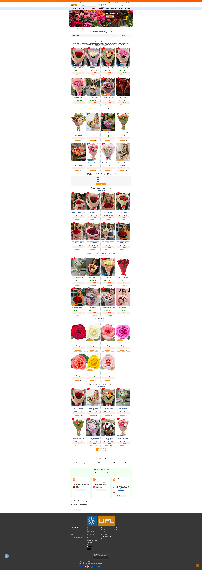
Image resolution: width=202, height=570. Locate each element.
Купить (79, 72)
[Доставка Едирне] (100, 486)
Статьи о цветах (90, 542)
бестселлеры (101, 255)
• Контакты (88, 2)
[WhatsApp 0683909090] (103, 5)
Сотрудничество (104, 532)
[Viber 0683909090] (99, 5)
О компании (73, 529)
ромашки (96, 255)
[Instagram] (105, 5)
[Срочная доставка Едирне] (97, 486)
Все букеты (101, 110)
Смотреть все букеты (101, 453)
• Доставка (77, 2)
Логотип (72, 534)
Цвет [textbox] (98, 179)
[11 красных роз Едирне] (74, 486)
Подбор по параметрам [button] (76, 35)
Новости (89, 529)
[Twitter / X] (121, 543)
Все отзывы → (101, 474)
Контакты (72, 531)
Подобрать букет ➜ (110, 16)
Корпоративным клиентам (92, 540)
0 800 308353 (120, 538)
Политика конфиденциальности (93, 532)
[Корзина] (122, 5)
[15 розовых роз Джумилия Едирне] (94, 486)
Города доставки (104, 531)
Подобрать (101, 184)
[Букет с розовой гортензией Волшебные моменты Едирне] (77, 486)
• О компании (85, 2)
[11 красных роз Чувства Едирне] (114, 492)
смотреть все (101, 321)
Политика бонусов (90, 534)
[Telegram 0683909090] (101, 5)
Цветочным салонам (91, 531)
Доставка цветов (104, 534)
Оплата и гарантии (73, 2)
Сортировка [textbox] (123, 35)
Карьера (72, 532)
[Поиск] (95, 5)
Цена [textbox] (98, 177)
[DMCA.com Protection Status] (90, 561)
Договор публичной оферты (92, 538)
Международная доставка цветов (77, 537)
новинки (106, 255)
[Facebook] (118, 543)
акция (89, 8)
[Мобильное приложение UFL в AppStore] (89, 546)
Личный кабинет (128, 2)
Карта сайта (73, 535)
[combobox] (123, 35)
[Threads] (119, 543)
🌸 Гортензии (100, 8)
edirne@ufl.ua (120, 529)
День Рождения (82, 8)
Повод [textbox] (98, 181)
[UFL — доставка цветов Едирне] (74, 5)
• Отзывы (81, 2)
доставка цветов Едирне (101, 386)
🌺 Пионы (94, 8)
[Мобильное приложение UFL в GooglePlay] (89, 548)
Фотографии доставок (105, 529)
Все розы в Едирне (101, 190)
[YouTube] (122, 543)
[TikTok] (124, 543)
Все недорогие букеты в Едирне (101, 45)
